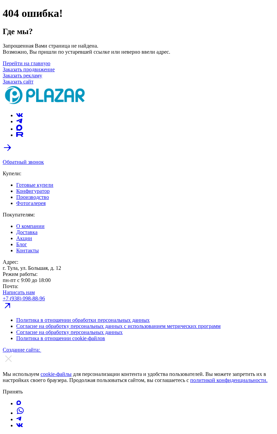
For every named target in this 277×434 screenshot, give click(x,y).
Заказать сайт (18, 81)
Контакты (27, 250)
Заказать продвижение (29, 69)
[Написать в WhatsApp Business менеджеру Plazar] (20, 413)
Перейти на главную (26, 63)
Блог (21, 244)
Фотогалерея (31, 203)
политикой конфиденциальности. (229, 380)
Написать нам (19, 292)
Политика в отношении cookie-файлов (60, 338)
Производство (32, 197)
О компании (30, 226)
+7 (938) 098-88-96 (24, 298)
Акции (24, 238)
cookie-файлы (56, 374)
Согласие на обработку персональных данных (69, 332)
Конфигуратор (33, 191)
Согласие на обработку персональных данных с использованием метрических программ (118, 326)
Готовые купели (34, 185)
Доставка (26, 232)
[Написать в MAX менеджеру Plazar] (18, 403)
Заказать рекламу (22, 75)
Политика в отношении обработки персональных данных (83, 320)
